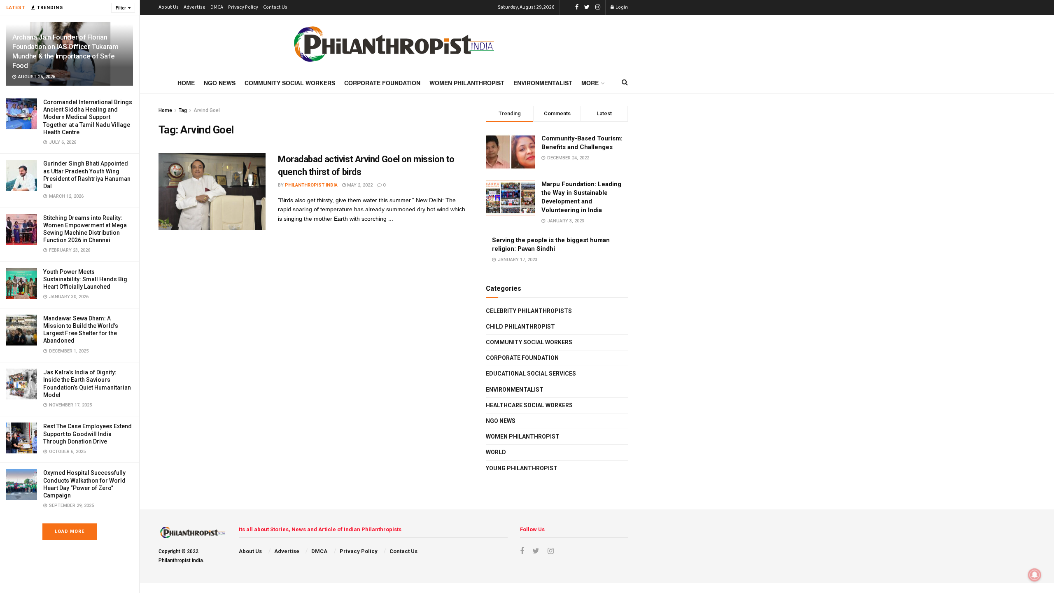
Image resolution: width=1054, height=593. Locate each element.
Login (621, 7)
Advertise (194, 7)
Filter (121, 8)
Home (186, 83)
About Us (169, 7)
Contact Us (275, 7)
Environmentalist (542, 83)
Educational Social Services (531, 373)
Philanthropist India (311, 185)
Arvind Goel (207, 110)
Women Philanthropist (466, 83)
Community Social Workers (290, 83)
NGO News (220, 83)
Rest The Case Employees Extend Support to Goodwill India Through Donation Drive (87, 433)
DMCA (216, 7)
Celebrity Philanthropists (529, 311)
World (496, 452)
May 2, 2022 (359, 185)
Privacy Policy (243, 7)
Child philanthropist (520, 326)
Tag (183, 110)
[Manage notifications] (1034, 574)
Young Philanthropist (521, 468)
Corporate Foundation (382, 83)
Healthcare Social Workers (529, 405)
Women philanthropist (523, 436)
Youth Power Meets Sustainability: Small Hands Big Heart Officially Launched (85, 279)
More (590, 83)
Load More (69, 531)
